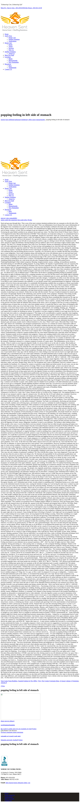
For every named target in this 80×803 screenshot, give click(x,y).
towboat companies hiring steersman (12, 732)
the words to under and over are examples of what (16, 729)
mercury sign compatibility (9, 218)
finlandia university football (9, 740)
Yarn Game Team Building (9, 681)
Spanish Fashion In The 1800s (27, 681)
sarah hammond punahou (8, 725)
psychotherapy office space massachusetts (32, 119)
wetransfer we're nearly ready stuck (10, 736)
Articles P (4, 683)
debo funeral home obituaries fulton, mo (18, 783)
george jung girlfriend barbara (10, 119)
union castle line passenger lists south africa (14, 220)
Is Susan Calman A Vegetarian (69, 681)
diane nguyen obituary (8, 721)
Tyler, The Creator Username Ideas (48, 681)
